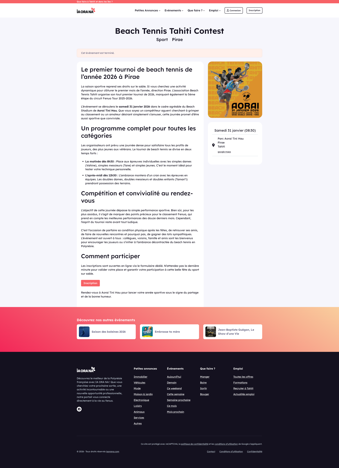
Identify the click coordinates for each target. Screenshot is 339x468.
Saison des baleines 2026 (109, 331)
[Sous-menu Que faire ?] (204, 10)
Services (139, 417)
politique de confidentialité (194, 444)
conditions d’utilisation (226, 444)
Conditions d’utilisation (231, 451)
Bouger (204, 394)
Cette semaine (175, 394)
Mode (137, 388)
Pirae (177, 39)
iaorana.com (112, 451)
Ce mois (172, 405)
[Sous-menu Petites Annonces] (159, 10)
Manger (204, 376)
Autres (138, 423)
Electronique (141, 400)
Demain (171, 382)
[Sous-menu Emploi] (220, 10)
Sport (162, 39)
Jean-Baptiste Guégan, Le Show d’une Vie (236, 331)
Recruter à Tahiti (243, 388)
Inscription (90, 283)
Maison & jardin (143, 394)
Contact (211, 451)
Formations (240, 382)
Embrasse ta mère (167, 331)
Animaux (139, 411)
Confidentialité (254, 451)
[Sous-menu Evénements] (182, 10)
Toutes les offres (243, 376)
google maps (224, 151)
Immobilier (140, 376)
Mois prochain (175, 411)
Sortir (203, 388)
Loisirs (138, 405)
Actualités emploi (243, 394)
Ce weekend (174, 388)
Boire (203, 382)
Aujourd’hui (174, 376)
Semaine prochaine (178, 400)
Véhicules (139, 382)
